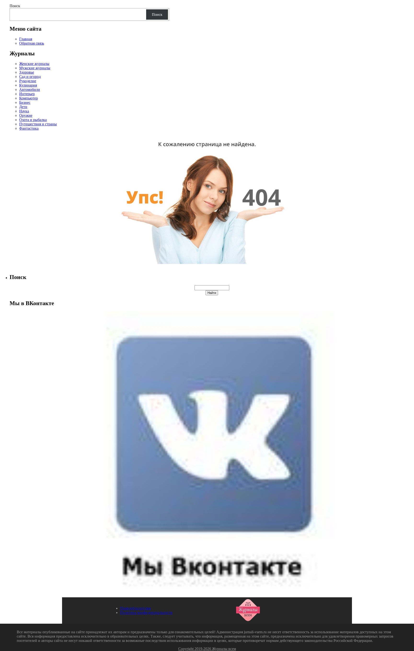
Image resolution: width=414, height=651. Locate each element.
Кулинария (28, 85)
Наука (24, 111)
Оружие (25, 115)
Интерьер (27, 94)
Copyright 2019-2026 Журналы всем (207, 649)
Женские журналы (34, 64)
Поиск (15, 6)
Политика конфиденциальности (146, 612)
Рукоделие (27, 81)
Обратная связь (31, 43)
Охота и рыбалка (33, 120)
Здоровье (26, 72)
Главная (25, 39)
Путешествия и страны (38, 124)
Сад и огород (30, 77)
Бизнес (24, 102)
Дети (23, 107)
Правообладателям (135, 608)
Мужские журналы (34, 68)
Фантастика (29, 128)
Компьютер (28, 98)
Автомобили (29, 89)
